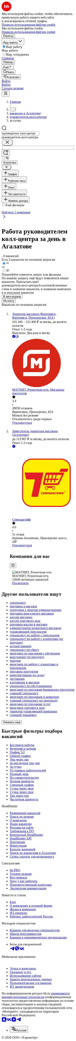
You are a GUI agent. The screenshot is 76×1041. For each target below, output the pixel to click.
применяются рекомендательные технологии (36, 995)
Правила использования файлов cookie (28, 32)
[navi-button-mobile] (6, 93)
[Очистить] (7, 142)
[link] (8, 71)
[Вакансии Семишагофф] (42, 483)
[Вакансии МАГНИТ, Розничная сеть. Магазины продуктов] (42, 363)
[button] (6, 81)
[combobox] (20, 133)
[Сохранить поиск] (6, 153)
